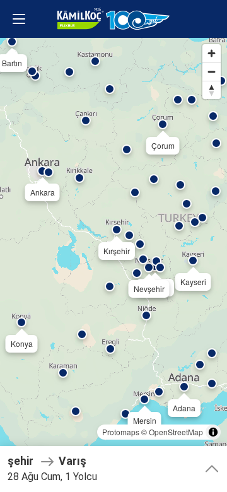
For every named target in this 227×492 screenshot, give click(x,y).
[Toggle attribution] (213, 432)
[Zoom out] (211, 71)
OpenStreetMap (176, 431)
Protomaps (120, 431)
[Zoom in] (211, 53)
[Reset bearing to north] (211, 90)
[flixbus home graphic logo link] (113, 19)
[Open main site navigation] (19, 19)
